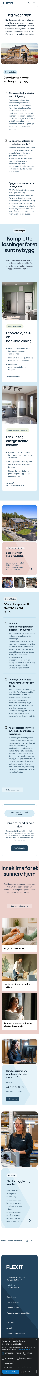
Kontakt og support (14, 1302)
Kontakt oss (13, 1099)
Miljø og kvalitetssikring (15, 1333)
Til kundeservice (12, 790)
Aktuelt (9, 1328)
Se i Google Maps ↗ (14, 1280)
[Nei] (31, 1240)
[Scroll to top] (8, 3)
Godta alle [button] (10, 1372)
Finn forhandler (12, 1308)
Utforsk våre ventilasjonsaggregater (15, 484)
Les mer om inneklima (19, 906)
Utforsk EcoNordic (13, 377)
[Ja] (26, 1240)
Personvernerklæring (24, 1349)
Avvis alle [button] (28, 1372)
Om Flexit (10, 1322)
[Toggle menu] (34, 3)
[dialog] (19, 1357)
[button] (19, 1367)
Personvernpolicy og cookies (18, 1313)
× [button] (36, 1340)
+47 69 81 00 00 (15, 1087)
